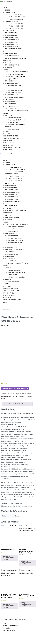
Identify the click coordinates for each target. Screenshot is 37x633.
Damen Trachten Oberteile (9, 396)
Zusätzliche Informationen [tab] (23, 404)
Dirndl (4, 623)
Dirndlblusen (21, 396)
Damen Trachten (26, 394)
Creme (17, 516)
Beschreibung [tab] (8, 404)
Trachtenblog (6, 628)
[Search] (2, 306)
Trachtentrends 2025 (9, 630)
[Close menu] (1, 156)
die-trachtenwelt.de (10, 619)
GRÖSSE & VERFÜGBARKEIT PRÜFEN (15, 388)
